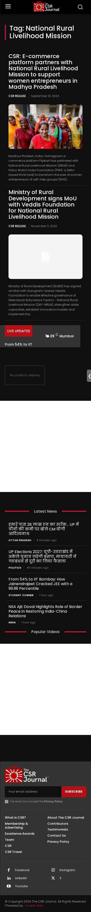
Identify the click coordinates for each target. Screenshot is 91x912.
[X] (53, 878)
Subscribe (74, 791)
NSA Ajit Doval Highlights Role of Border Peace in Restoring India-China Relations (45, 611)
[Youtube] (9, 886)
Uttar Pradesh (19, 540)
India (12, 622)
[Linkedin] (9, 878)
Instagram (67, 870)
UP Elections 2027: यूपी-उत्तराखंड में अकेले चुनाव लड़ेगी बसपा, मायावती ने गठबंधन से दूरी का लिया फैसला (42, 556)
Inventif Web (34, 905)
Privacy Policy (53, 801)
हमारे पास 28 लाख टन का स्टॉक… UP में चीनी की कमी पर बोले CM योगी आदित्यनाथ (43, 529)
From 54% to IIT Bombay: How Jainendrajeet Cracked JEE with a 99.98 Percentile (40, 583)
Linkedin (21, 878)
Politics (14, 568)
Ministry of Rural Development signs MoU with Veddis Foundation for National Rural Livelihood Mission (42, 204)
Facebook (22, 870)
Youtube (21, 886)
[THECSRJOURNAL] (46, 6)
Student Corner (20, 595)
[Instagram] (53, 870)
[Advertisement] (45, 446)
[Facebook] (9, 870)
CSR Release (17, 96)
